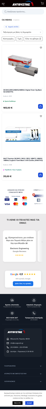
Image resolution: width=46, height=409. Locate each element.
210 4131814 (14, 347)
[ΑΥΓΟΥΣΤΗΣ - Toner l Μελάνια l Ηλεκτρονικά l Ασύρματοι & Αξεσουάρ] (23, 3)
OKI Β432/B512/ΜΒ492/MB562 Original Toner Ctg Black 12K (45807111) (22, 91)
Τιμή (19, 39)
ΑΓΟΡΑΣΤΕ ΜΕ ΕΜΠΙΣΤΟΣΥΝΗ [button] (15, 374)
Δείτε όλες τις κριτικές (23, 284)
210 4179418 (24, 347)
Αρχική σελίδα (13, 27)
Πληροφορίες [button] (10, 366)
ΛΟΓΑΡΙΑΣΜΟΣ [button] (9, 381)
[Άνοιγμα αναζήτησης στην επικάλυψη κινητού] (23, 12)
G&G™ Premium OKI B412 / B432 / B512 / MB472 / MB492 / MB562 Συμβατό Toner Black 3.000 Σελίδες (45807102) (23, 159)
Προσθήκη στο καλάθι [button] (40, 106)
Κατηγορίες (8, 39)
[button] (3, 4)
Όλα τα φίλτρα (32, 39)
